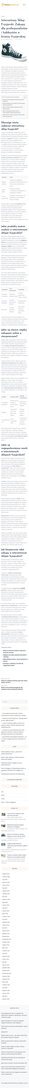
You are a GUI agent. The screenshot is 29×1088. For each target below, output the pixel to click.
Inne (2, 792)
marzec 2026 (5, 885)
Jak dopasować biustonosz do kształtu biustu (13, 774)
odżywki (9, 246)
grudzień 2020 (6, 967)
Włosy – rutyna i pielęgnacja (8, 802)
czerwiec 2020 (6, 985)
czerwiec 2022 (6, 916)
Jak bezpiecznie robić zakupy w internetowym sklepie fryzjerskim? (14, 115)
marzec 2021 (5, 959)
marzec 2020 (5, 993)
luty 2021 (4, 962)
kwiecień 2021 (6, 956)
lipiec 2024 (5, 902)
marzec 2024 (5, 905)
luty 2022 (4, 928)
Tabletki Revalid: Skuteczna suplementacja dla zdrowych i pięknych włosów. (17, 845)
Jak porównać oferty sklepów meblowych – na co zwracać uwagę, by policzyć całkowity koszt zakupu (13, 739)
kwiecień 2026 (6, 882)
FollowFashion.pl (14, 1083)
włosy (23, 476)
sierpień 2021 (5, 945)
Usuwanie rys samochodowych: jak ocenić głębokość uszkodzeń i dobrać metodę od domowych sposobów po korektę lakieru (12, 732)
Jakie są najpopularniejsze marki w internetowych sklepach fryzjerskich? (12, 111)
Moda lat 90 (4, 1032)
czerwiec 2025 (6, 893)
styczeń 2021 (5, 965)
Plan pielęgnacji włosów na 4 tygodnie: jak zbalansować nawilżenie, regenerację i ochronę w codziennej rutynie (14, 1015)
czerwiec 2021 (6, 950)
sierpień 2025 (5, 891)
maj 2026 (4, 879)
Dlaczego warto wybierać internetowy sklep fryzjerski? (13, 100)
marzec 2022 (5, 925)
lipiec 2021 (5, 948)
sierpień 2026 (5, 874)
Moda (3, 16)
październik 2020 (6, 973)
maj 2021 (4, 953)
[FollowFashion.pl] (10, 5)
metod (23, 588)
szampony (4, 246)
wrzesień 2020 (6, 976)
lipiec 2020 (5, 982)
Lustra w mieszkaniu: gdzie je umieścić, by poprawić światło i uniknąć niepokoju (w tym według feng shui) (12, 725)
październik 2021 (6, 939)
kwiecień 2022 (6, 922)
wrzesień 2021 (6, 942)
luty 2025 (4, 896)
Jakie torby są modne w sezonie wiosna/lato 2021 (14, 1063)
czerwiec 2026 (6, 876)
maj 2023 (4, 908)
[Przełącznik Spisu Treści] (24, 97)
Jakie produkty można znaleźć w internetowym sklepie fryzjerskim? (14, 104)
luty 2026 (4, 888)
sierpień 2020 (5, 979)
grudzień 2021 (6, 933)
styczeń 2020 (5, 999)
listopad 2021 (5, 936)
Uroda (2, 798)
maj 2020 (4, 987)
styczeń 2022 (5, 930)
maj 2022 (4, 919)
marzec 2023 (5, 911)
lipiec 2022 (5, 913)
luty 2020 (4, 996)
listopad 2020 (5, 970)
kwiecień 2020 (6, 990)
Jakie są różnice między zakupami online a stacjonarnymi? (13, 107)
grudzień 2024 (6, 899)
